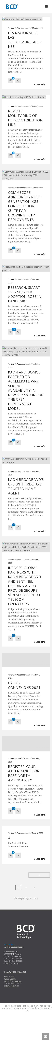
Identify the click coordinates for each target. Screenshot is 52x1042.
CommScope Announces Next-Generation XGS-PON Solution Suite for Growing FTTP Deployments (24, 206)
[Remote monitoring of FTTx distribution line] (26, 97)
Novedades (21, 28)
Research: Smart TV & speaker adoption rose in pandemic (24, 294)
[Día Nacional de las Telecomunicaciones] (26, 19)
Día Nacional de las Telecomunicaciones (24, 39)
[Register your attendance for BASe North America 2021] (26, 732)
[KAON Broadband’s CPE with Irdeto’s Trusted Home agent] (26, 460)
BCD (12, 28)
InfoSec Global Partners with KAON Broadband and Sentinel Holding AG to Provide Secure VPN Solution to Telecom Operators (24, 585)
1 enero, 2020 (37, 822)
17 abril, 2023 (37, 106)
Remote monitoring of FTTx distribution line (25, 118)
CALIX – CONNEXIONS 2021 (24, 674)
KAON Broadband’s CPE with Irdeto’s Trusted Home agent (26, 486)
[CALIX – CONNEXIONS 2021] (26, 654)
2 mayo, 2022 (37, 188)
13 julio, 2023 (37, 28)
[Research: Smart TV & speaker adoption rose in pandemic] (26, 268)
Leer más (40, 85)
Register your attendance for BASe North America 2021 (23, 762)
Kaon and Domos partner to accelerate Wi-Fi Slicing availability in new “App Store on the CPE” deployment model (26, 390)
